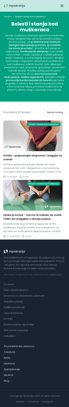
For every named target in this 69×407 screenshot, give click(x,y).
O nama (8, 284)
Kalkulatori (10, 336)
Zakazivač (10, 352)
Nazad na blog (55, 112)
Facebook (33, 401)
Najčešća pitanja (13, 301)
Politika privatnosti (14, 307)
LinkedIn (20, 401)
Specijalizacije (12, 369)
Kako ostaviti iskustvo (16, 290)
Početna (8, 16)
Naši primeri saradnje (16, 330)
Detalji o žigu (56, 274)
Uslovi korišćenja (13, 313)
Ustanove (10, 363)
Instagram (47, 401)
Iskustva (9, 375)
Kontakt (8, 318)
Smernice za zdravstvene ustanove (24, 295)
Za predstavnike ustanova (19, 346)
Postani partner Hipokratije (19, 324)
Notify (7, 357)
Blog (7, 380)
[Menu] (62, 6)
